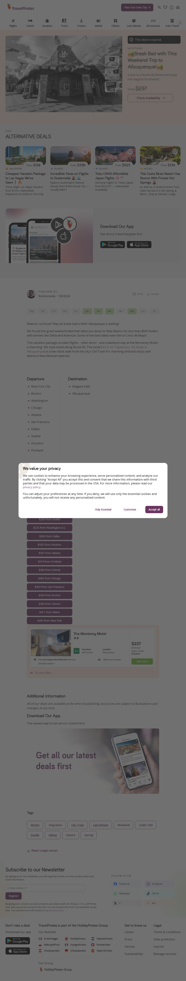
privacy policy (32, 487)
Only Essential (103, 509)
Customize (130, 509)
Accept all (154, 509)
